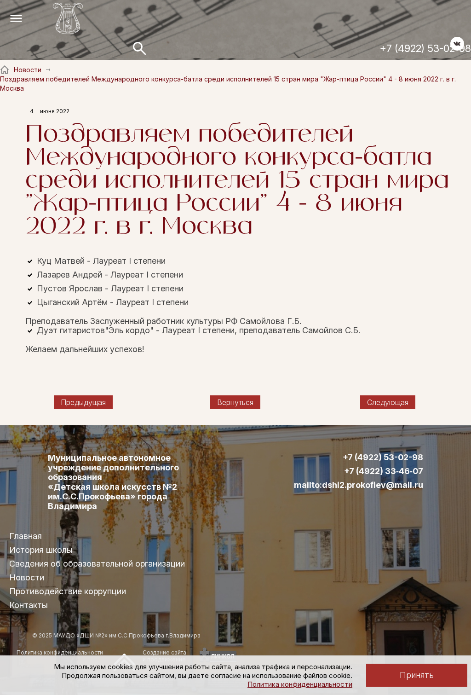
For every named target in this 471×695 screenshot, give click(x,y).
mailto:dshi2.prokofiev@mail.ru (358, 485)
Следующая (387, 402)
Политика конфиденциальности (299, 684)
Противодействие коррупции (67, 591)
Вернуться (235, 402)
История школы (41, 550)
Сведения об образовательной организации (97, 563)
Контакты (28, 605)
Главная (25, 536)
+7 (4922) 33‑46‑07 (383, 471)
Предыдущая (83, 402)
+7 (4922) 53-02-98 (425, 48)
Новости (26, 577)
